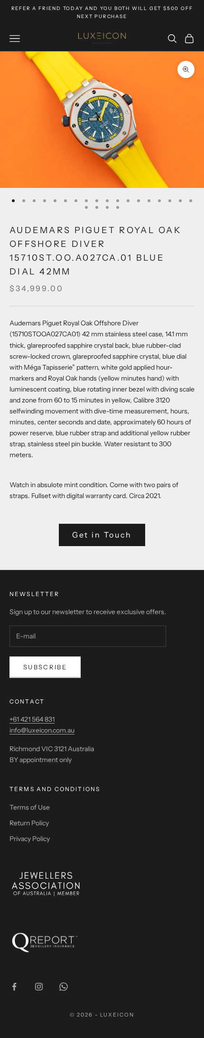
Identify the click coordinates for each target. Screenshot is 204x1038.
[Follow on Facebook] (14, 986)
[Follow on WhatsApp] (63, 986)
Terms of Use (29, 807)
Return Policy (29, 823)
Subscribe (45, 667)
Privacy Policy (29, 838)
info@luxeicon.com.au (41, 730)
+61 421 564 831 (32, 719)
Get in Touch (102, 534)
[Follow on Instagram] (39, 986)
